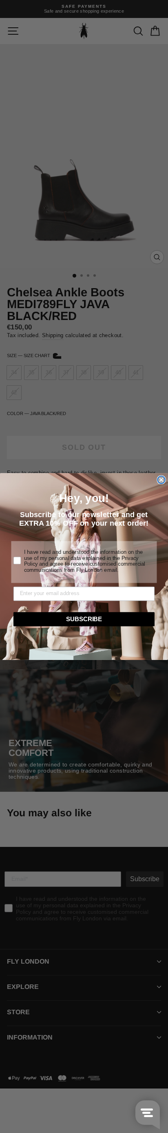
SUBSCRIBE (84, 619)
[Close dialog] (161, 479)
